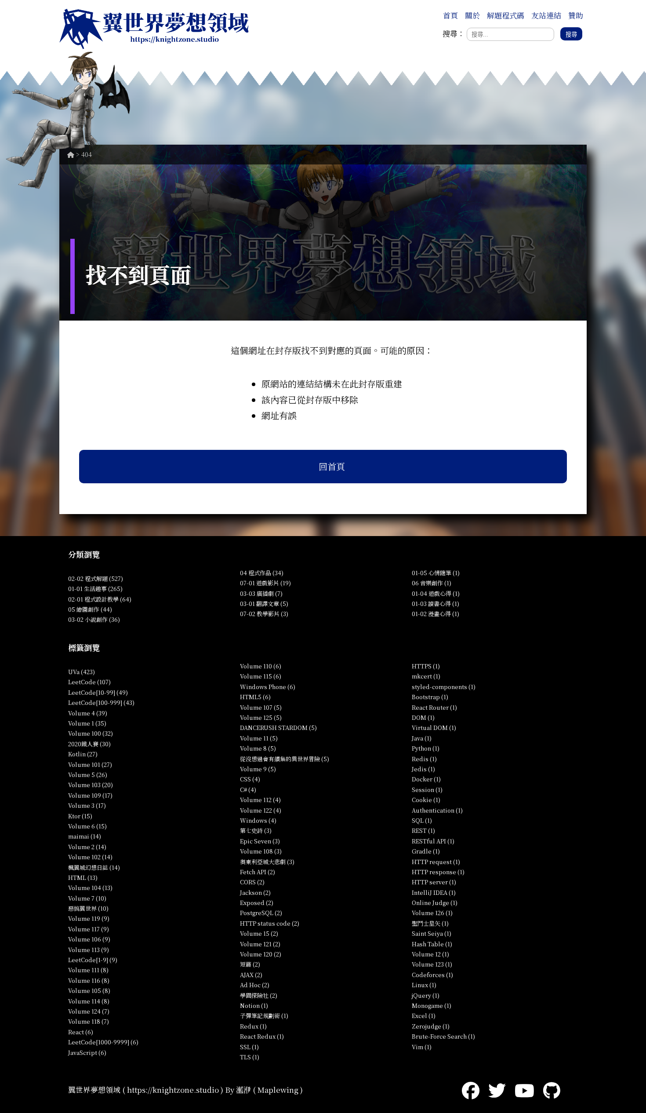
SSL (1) (249, 1047)
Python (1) (425, 748)
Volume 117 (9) (88, 929)
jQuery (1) (425, 995)
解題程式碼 (505, 15)
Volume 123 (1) (432, 964)
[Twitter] (497, 1089)
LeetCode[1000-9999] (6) (103, 1042)
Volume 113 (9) (88, 949)
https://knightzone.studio (173, 1089)
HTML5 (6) (255, 697)
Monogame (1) (431, 1005)
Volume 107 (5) (261, 707)
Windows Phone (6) (267, 686)
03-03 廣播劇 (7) (261, 593)
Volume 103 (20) (90, 785)
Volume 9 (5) (258, 769)
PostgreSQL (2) (261, 913)
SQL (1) (422, 820)
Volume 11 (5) (259, 738)
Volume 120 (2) (260, 954)
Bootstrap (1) (430, 697)
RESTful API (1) (433, 841)
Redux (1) (253, 1026)
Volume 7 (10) (87, 898)
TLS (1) (249, 1057)
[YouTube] (524, 1089)
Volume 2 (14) (87, 847)
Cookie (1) (426, 800)
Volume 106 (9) (89, 939)
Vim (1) (422, 1047)
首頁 (450, 15)
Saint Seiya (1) (431, 933)
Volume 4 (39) (87, 713)
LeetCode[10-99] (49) (98, 692)
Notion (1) (254, 1005)
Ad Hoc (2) (254, 985)
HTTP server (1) (434, 882)
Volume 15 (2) (259, 933)
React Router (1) (434, 707)
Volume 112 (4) (260, 800)
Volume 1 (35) (87, 723)
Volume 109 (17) (90, 795)
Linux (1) (424, 985)
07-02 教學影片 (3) (264, 613)
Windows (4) (258, 820)
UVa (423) (81, 672)
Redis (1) (424, 759)
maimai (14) (84, 836)
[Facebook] (470, 1089)
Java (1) (422, 738)
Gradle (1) (426, 851)
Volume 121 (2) (260, 944)
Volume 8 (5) (258, 748)
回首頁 (332, 466)
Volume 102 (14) (90, 857)
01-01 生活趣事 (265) (95, 588)
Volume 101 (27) (90, 764)
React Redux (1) (262, 1036)
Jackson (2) (255, 892)
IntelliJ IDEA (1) (434, 892)
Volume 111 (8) (88, 970)
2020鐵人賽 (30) (89, 744)
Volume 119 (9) (88, 918)
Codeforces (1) (432, 975)
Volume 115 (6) (260, 676)
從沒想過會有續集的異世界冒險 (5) (284, 759)
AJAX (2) (251, 975)
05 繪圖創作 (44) (90, 609)
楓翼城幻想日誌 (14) (94, 867)
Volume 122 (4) (260, 810)
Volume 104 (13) (90, 887)
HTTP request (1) (436, 862)
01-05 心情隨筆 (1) (436, 573)
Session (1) (427, 789)
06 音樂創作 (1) (431, 583)
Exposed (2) (256, 902)
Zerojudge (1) (431, 1026)
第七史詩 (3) (256, 830)
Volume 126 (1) (432, 913)
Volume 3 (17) (87, 805)
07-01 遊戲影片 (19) (265, 583)
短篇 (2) (250, 964)
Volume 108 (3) (261, 851)
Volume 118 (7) (88, 1021)
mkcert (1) (426, 676)
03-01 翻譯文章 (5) (264, 603)
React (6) (80, 1032)
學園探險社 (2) (258, 995)
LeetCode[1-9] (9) (92, 960)
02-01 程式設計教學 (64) (99, 599)
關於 (472, 15)
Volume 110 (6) (260, 666)
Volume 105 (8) (89, 990)
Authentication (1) (437, 810)
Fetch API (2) (257, 872)
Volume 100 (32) (90, 733)
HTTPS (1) (426, 666)
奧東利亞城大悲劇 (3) (267, 862)
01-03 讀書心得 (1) (435, 603)
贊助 (575, 15)
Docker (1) (426, 779)
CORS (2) (252, 882)
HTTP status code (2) (269, 923)
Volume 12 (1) (430, 954)
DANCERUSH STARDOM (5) (278, 727)
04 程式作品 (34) (261, 573)
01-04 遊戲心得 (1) (436, 593)
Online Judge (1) (434, 902)
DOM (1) (423, 717)
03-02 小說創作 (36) (94, 619)
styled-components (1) (443, 686)
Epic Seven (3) (260, 841)
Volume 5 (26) (87, 774)
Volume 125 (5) (261, 717)
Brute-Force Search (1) (443, 1036)
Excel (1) (424, 1015)
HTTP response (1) (438, 872)
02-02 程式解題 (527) (95, 578)
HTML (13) (83, 877)
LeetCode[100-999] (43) (101, 702)
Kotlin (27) (83, 754)
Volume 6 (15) (87, 826)
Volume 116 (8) (88, 980)
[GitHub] (551, 1089)
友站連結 (546, 15)
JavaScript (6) (87, 1052)
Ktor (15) (80, 816)
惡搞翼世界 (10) (88, 908)
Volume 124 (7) (88, 1011)
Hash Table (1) (432, 944)
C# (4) (248, 789)
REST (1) (423, 830)
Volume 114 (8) (88, 1001)
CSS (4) (250, 779)
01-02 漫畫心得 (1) (435, 613)
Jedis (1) (423, 769)
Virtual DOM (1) (434, 727)
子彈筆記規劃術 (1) (264, 1015)
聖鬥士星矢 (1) (430, 923)
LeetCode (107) (89, 682)
